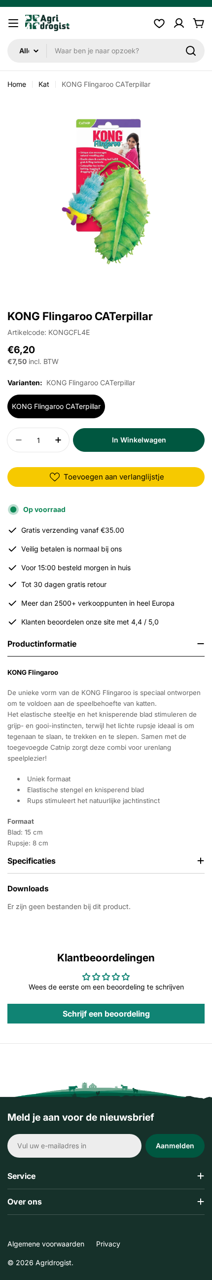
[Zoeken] (191, 51)
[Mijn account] (179, 23)
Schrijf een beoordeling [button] (106, 1014)
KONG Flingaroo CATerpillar (56, 406)
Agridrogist (53, 1262)
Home (16, 84)
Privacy (108, 1244)
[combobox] (106, 51)
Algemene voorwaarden (45, 1244)
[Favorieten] (159, 23)
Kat (43, 84)
